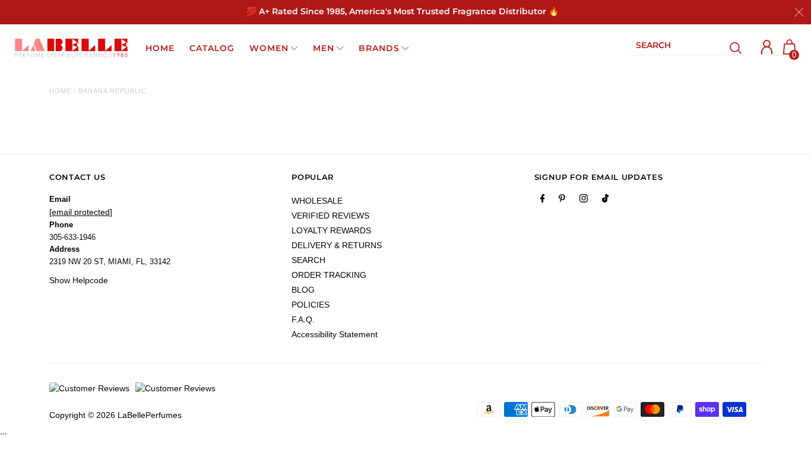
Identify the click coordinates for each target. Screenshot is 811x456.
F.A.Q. (303, 319)
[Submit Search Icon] (736, 48)
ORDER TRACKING (329, 275)
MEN (323, 48)
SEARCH (308, 260)
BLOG (303, 289)
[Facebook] (542, 200)
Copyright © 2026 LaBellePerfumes (115, 415)
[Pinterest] (562, 200)
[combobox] (677, 47)
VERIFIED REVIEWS (330, 215)
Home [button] (160, 48)
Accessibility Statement (335, 334)
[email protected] (80, 212)
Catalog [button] (212, 48)
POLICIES (311, 304)
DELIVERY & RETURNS (337, 245)
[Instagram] (583, 200)
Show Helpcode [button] (78, 280)
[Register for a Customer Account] (767, 47)
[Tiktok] (605, 200)
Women (269, 48)
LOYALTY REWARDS (331, 230)
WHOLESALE (317, 200)
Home (60, 90)
